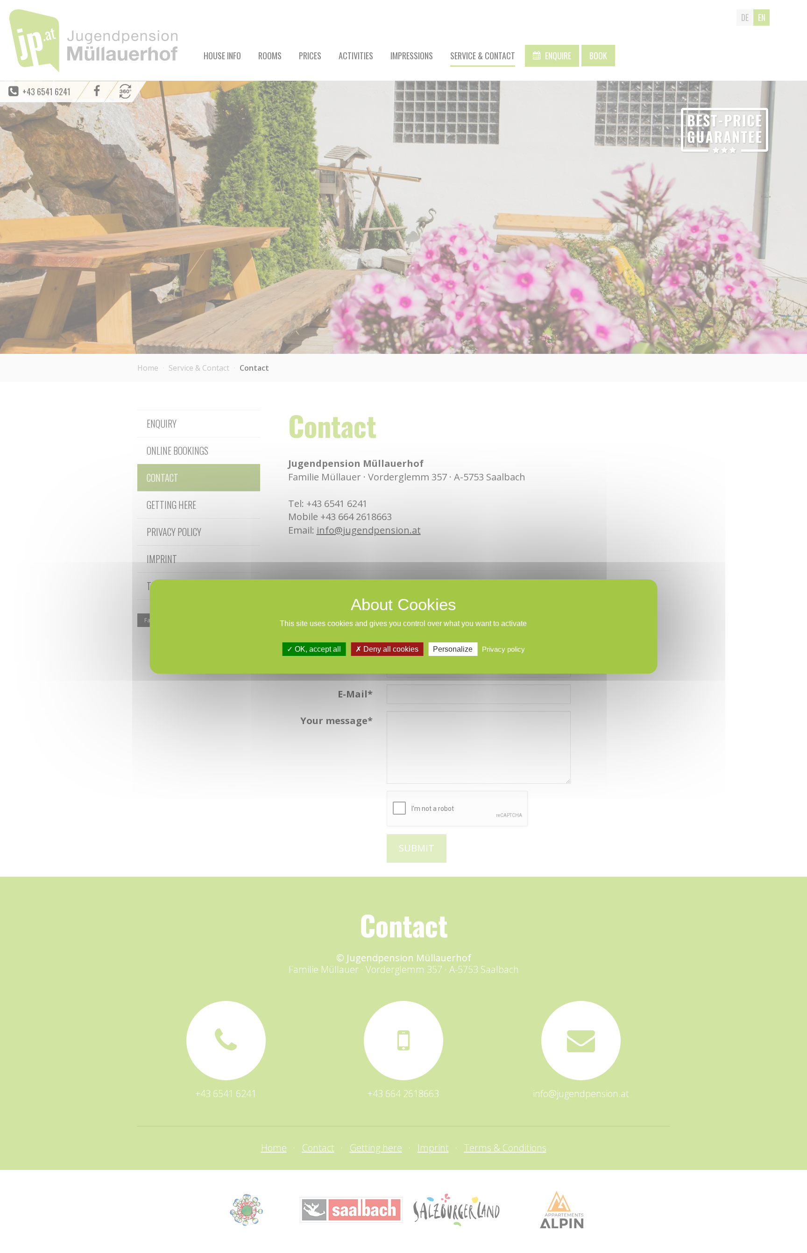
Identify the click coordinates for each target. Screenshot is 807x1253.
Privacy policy (503, 649)
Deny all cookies (389, 649)
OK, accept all (317, 649)
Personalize (453, 649)
